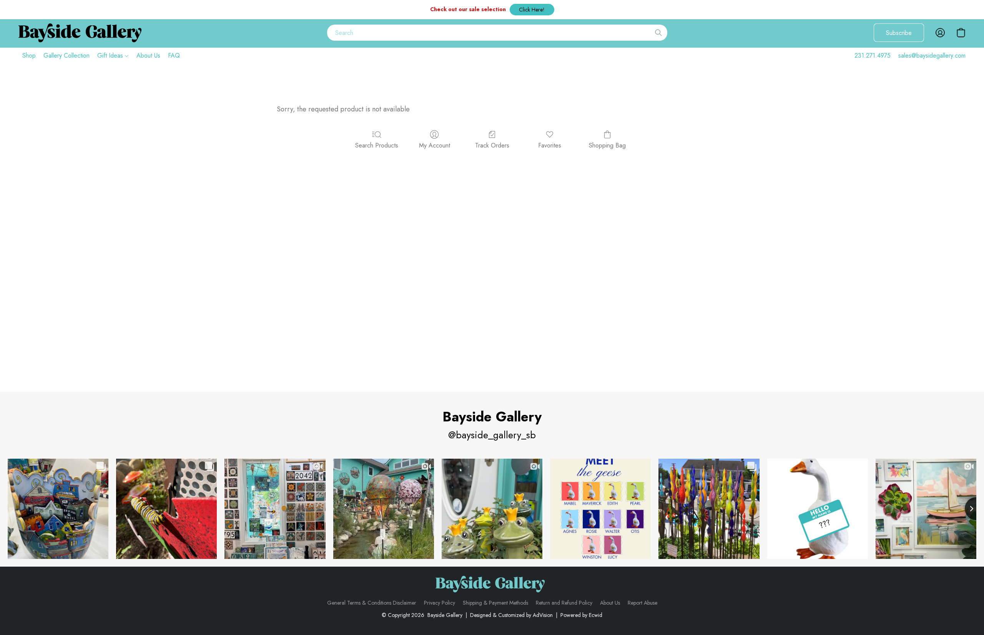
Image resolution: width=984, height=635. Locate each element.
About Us (148, 55)
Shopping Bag (607, 145)
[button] (532, 9)
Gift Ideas (111, 55)
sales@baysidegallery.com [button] (932, 55)
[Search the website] (658, 32)
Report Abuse (642, 603)
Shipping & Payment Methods (495, 603)
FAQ (174, 55)
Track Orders (492, 145)
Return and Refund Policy (564, 603)
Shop (29, 55)
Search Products (376, 145)
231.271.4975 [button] (872, 55)
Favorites (549, 145)
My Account (434, 145)
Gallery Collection (66, 55)
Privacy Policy (439, 603)
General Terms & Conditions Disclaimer (371, 603)
